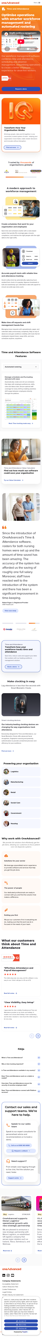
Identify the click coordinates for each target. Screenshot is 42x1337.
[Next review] (38, 1036)
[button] (21, 771)
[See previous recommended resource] (18, 1260)
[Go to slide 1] (7, 627)
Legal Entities (7, 1292)
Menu (36, 3)
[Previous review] (31, 1036)
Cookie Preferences (9, 1289)
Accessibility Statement (10, 1284)
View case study (10, 610)
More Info (22, 1325)
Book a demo (12, 667)
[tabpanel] (21, 400)
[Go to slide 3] (34, 627)
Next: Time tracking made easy (20, 423)
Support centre (13, 1178)
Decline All (22, 1328)
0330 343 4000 (20, 1145)
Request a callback (21, 1151)
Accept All (22, 1321)
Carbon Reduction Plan (10, 1287)
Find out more (11, 147)
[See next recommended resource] (24, 1260)
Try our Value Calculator (12, 480)
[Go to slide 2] (21, 627)
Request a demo (21, 89)
